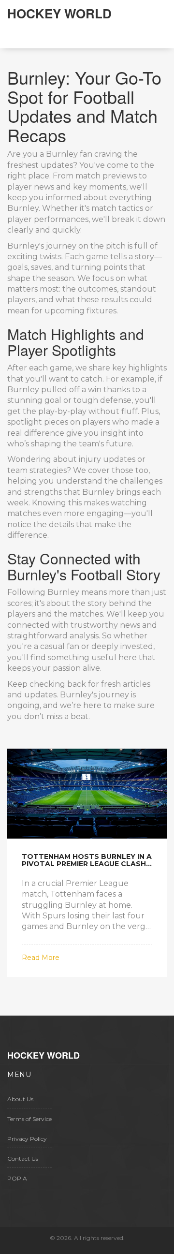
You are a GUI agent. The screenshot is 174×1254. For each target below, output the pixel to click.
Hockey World (59, 13)
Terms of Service (29, 1118)
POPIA (17, 1178)
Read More (40, 957)
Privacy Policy (27, 1138)
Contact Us (22, 1158)
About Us (20, 1099)
